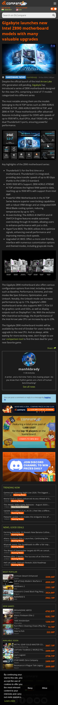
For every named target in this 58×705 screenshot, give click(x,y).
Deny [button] (30, 688)
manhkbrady (32, 77)
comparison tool (14, 339)
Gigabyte (36, 85)
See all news (29, 386)
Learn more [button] (9, 701)
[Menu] (54, 3)
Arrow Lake (46, 81)
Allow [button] (44, 688)
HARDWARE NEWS (15, 77)
